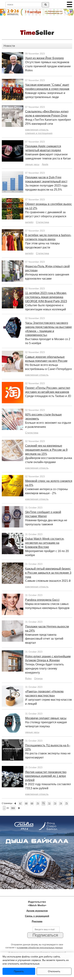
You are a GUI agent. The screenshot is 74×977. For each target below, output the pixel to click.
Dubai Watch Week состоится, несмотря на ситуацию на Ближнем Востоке (44, 542)
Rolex (28, 678)
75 (66, 803)
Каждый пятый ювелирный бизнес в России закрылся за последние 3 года (48, 572)
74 (60, 803)
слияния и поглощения (38, 133)
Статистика (42, 222)
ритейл (29, 222)
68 (26, 803)
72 (49, 803)
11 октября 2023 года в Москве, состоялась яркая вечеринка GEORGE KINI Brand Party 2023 (46, 297)
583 (13, 808)
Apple (45, 164)
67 (20, 803)
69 (32, 803)
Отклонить (54, 971)
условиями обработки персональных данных (40, 947)
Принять (19, 971)
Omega (38, 678)
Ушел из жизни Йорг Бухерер (44, 58)
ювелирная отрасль (36, 129)
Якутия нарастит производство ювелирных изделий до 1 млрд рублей (45, 776)
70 (37, 803)
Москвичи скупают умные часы (45, 718)
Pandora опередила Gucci (42, 599)
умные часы (32, 164)
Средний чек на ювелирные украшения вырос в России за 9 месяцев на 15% (46, 449)
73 (55, 803)
